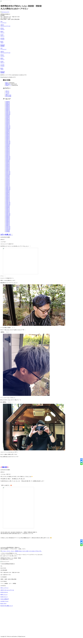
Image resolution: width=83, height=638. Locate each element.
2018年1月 (7, 225)
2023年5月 (7, 150)
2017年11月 (7, 227)
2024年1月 (7, 139)
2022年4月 (7, 166)
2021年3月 (7, 183)
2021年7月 (7, 178)
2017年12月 (7, 226)
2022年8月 (7, 161)
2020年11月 (7, 188)
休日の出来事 (8, 96)
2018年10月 (7, 215)
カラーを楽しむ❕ (6, 234)
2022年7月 (7, 162)
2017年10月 (7, 229)
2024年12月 (7, 125)
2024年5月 (7, 134)
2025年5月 (7, 120)
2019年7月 (7, 208)
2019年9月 (7, 206)
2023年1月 (7, 155)
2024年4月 (7, 136)
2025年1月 (7, 124)
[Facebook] (81, 459)
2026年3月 (7, 108)
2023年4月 (7, 151)
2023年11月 (7, 142)
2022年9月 (7, 160)
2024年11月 (7, 127)
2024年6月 (7, 133)
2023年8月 (7, 146)
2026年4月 (7, 106)
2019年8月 (7, 207)
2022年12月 (7, 156)
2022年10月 (7, 159)
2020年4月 (7, 197)
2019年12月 (7, 202)
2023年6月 (7, 148)
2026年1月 (7, 110)
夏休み (6, 82)
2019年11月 (7, 203)
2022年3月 (7, 167)
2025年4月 (7, 122)
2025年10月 (7, 114)
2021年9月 (7, 175)
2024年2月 (7, 138)
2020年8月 (7, 192)
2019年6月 (7, 209)
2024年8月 (7, 130)
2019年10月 (7, 204)
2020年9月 (7, 190)
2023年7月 (7, 147)
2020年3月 (7, 198)
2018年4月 (7, 221)
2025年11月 (7, 113)
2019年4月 (7, 211)
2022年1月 (7, 170)
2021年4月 (7, 181)
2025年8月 (7, 116)
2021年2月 (7, 184)
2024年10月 (7, 128)
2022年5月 (7, 165)
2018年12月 (7, 213)
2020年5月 (7, 195)
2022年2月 (7, 169)
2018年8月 (7, 217)
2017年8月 (7, 231)
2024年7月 (7, 132)
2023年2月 (7, 153)
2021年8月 (7, 176)
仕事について (8, 94)
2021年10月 (7, 174)
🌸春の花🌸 (4, 467)
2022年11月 (7, 157)
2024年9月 (7, 129)
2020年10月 (7, 189)
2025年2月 (7, 123)
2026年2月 (7, 109)
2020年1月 (7, 201)
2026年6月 (7, 104)
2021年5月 (7, 180)
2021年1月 (7, 185)
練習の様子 (7, 84)
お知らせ (7, 91)
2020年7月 (7, 193)
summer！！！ (8, 85)
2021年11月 (7, 173)
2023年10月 (7, 143)
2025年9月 (7, 115)
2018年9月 (7, 216)
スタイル (7, 92)
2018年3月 (7, 222)
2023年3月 (7, 152)
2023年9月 (7, 144)
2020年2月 (7, 199)
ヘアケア (7, 93)
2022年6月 (7, 164)
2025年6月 (7, 119)
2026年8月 (7, 101)
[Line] (81, 464)
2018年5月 (7, 220)
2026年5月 (7, 105)
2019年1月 (7, 212)
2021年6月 (7, 179)
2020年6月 (7, 194)
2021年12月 (7, 171)
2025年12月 (7, 111)
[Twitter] (81, 461)
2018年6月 (7, 218)
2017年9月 (7, 230)
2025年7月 (7, 118)
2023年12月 (7, 141)
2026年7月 (7, 102)
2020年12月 (7, 187)
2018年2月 (7, 223)
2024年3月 (7, 137)
